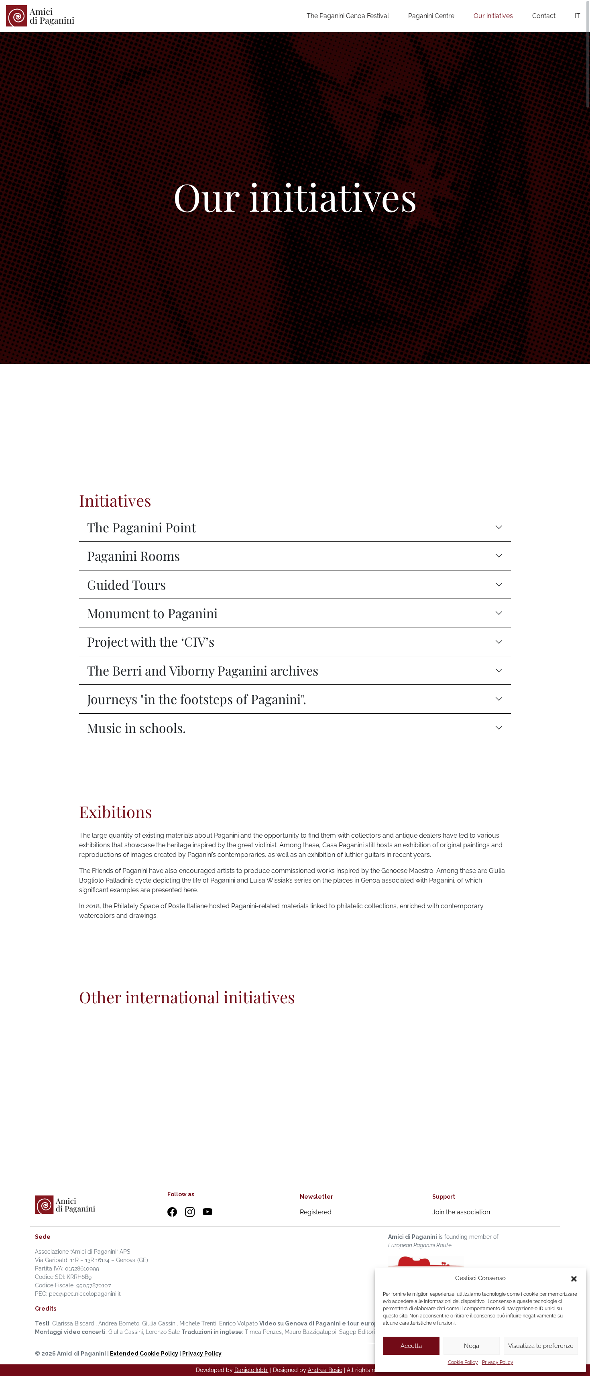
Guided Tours (126, 584)
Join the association (461, 1212)
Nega (471, 1346)
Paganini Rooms (133, 555)
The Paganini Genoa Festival (348, 16)
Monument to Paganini (152, 612)
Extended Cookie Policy (144, 1353)
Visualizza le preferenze (541, 1346)
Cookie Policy (463, 1362)
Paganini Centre (431, 16)
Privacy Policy (497, 1362)
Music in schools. (136, 727)
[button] (574, 1278)
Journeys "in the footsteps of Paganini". (196, 698)
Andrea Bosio (325, 1370)
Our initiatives (493, 16)
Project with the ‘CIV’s (150, 641)
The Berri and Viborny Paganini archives (202, 670)
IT (577, 16)
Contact (543, 16)
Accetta (411, 1346)
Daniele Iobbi (251, 1370)
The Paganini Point (141, 527)
